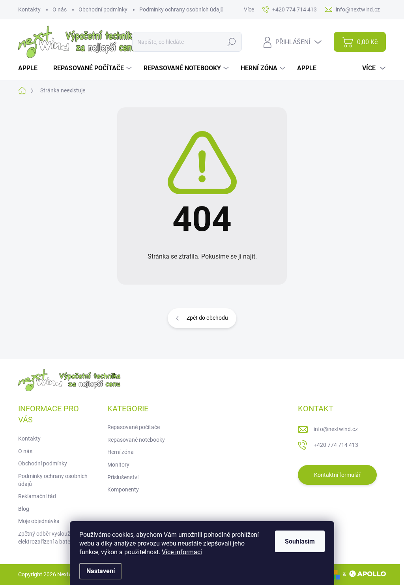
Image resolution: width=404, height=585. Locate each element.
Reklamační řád (37, 496)
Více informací (182, 552)
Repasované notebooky (136, 440)
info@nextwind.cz (336, 429)
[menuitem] (30, 68)
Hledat (232, 42)
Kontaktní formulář (337, 475)
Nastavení (100, 571)
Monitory (118, 464)
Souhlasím (300, 541)
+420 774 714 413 (336, 445)
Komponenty (123, 489)
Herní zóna (120, 452)
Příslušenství (122, 477)
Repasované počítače (133, 427)
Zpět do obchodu (207, 318)
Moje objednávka (39, 521)
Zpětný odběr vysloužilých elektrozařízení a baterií (49, 538)
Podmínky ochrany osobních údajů (181, 9)
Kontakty (29, 9)
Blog (23, 509)
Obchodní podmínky (103, 9)
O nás (59, 9)
